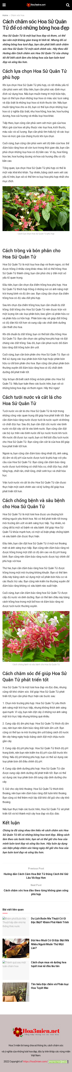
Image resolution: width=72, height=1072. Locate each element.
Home (5, 15)
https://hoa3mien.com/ (35, 1061)
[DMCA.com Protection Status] (58, 1061)
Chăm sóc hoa (17, 15)
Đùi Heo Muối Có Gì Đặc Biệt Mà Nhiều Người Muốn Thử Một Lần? (50, 944)
